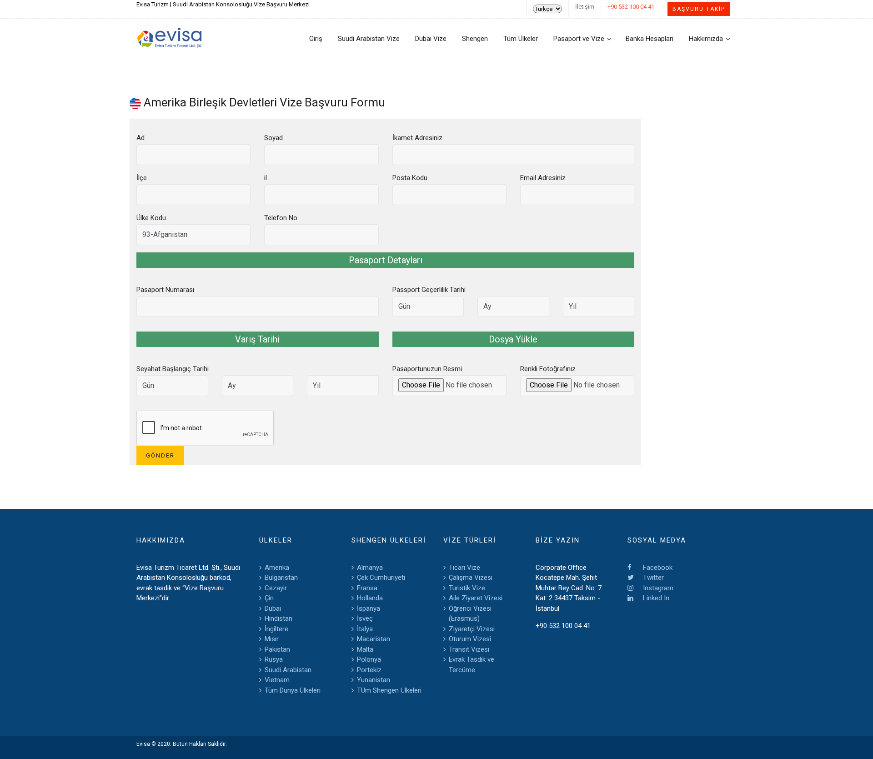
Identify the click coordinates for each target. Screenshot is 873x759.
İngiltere (276, 629)
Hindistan (278, 618)
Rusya (274, 659)
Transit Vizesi (469, 649)
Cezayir (276, 588)
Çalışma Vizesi (470, 577)
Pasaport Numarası (165, 290)
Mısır (272, 639)
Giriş (315, 39)
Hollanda (370, 598)
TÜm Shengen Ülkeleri (389, 690)
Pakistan (277, 649)
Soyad (273, 138)
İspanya (368, 608)
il (265, 178)
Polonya (369, 659)
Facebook (656, 567)
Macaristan (373, 639)
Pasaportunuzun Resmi (427, 369)
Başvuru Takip (698, 9)
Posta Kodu (409, 178)
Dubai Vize (431, 39)
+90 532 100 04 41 (630, 6)
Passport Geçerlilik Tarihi (429, 290)
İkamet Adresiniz (417, 138)
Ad (140, 138)
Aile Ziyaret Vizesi (475, 598)
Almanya (370, 567)
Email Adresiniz (543, 178)
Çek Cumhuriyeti (381, 577)
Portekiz (369, 670)
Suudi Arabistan (288, 670)
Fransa (367, 588)
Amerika (277, 567)
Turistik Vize (467, 588)
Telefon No (280, 218)
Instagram (657, 588)
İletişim (584, 6)
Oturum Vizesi (470, 639)
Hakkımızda (706, 39)
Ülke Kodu (151, 218)
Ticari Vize (464, 567)
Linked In (655, 598)
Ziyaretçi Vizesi (472, 629)
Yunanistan (373, 680)
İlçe (141, 178)
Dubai (273, 608)
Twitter (652, 577)
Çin (269, 598)
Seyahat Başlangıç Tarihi (172, 369)
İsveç (365, 618)
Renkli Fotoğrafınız (548, 369)
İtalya (365, 629)
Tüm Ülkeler (520, 39)
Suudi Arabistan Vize (369, 39)
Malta (365, 649)
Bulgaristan (281, 577)
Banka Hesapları (649, 39)
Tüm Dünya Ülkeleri (293, 690)
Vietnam (277, 680)
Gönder (160, 455)
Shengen (475, 39)
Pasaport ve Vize (578, 39)
